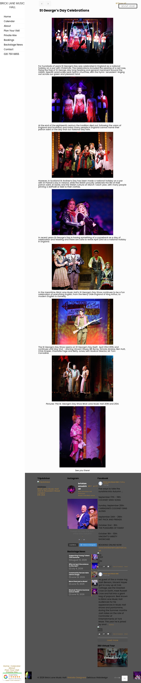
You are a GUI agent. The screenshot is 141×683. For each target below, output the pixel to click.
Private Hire (12, 672)
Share (126, 566)
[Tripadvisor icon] (119, 678)
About (12, 668)
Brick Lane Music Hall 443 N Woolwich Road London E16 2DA (48, 491)
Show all (122, 3)
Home (6, 666)
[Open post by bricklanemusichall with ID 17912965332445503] (82, 514)
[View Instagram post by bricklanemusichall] (95, 526)
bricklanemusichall (82, 501)
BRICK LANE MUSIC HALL (12, 5)
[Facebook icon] (115, 678)
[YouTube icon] (117, 678)
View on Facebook (118, 566)
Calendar (15, 666)
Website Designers (76, 677)
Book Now (127, 6)
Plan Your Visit (12, 670)
